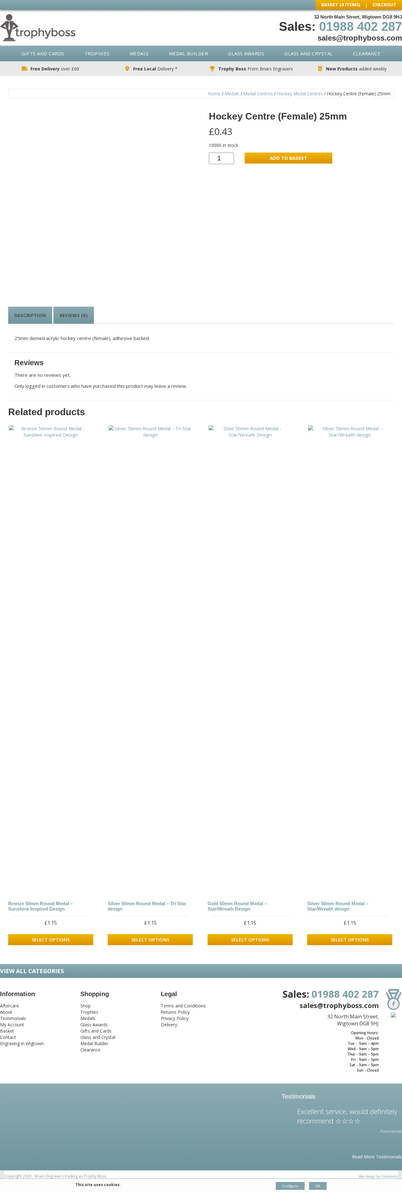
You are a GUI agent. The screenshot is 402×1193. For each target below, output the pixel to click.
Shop (85, 1006)
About (6, 1012)
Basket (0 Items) (340, 5)
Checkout (384, 5)
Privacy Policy (174, 1018)
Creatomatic (389, 1176)
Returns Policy (175, 1012)
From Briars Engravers (255, 69)
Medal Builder (188, 53)
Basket (7, 1031)
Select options (51, 939)
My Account (12, 1025)
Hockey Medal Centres (300, 94)
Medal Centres (258, 94)
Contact (8, 1037)
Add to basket (288, 158)
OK (317, 1186)
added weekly (356, 69)
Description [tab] (30, 315)
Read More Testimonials (377, 1157)
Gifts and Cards (43, 53)
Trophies (97, 53)
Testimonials (13, 1018)
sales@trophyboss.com (360, 38)
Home (214, 94)
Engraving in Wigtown (22, 1043)
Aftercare (9, 1006)
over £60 (54, 69)
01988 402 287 (360, 26)
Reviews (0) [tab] (74, 315)
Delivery (169, 1025)
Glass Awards (246, 53)
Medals (139, 53)
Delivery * (155, 69)
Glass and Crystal (308, 53)
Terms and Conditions (183, 1006)
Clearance (367, 53)
